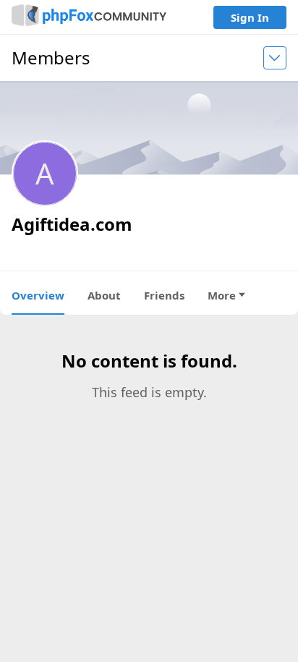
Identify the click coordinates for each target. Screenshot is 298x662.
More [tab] (222, 295)
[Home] (89, 17)
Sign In (250, 17)
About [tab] (104, 295)
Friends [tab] (164, 295)
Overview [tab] (38, 295)
